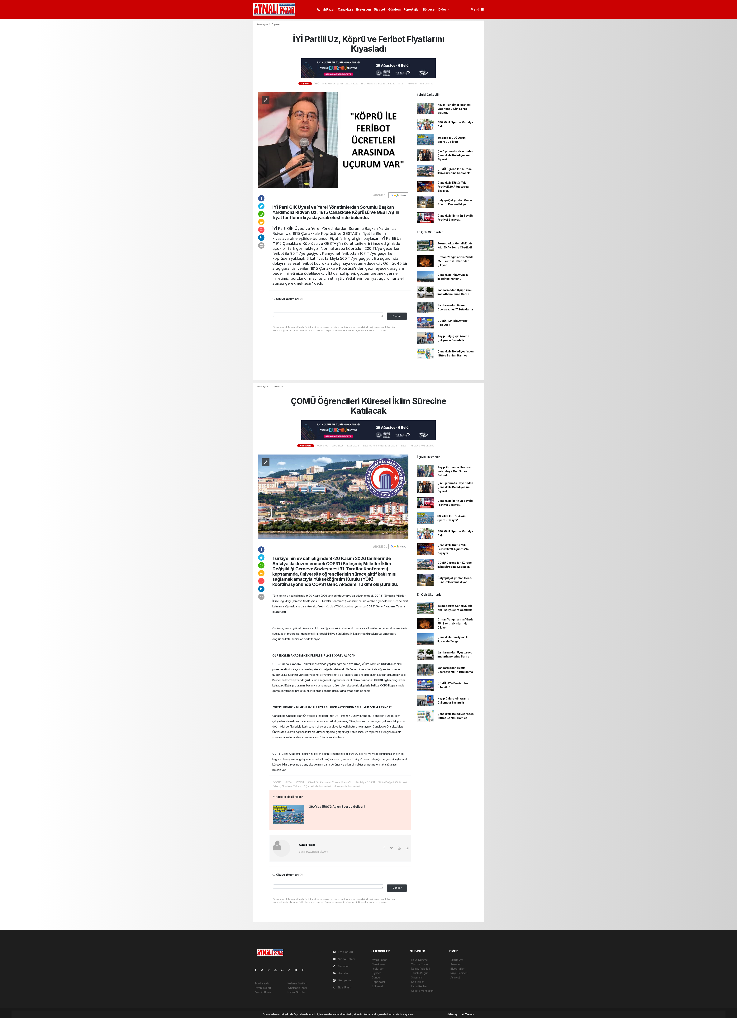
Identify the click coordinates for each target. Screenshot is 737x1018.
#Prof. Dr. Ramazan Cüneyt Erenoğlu (330, 782)
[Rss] (290, 970)
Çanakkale (345, 9)
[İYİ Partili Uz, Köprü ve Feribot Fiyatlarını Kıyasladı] (333, 139)
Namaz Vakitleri (420, 968)
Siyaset (379, 9)
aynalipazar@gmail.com (313, 851)
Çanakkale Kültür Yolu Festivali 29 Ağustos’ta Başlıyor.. (453, 186)
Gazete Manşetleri (422, 990)
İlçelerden (363, 9)
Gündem (394, 9)
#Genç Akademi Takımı (287, 786)
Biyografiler (457, 968)
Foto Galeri (345, 952)
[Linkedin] (284, 970)
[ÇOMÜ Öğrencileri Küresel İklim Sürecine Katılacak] (333, 496)
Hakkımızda (262, 983)
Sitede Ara (456, 959)
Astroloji (455, 977)
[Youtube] (277, 970)
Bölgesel (429, 9)
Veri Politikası (263, 992)
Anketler (455, 964)
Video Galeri (345, 959)
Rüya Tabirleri (458, 973)
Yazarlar (343, 966)
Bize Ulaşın (344, 987)
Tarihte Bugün (419, 973)
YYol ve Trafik (419, 964)
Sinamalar (417, 977)
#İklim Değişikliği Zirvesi (392, 782)
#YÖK (288, 782)
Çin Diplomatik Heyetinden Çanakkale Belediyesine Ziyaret (455, 155)
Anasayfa (262, 24)
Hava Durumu (419, 959)
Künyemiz (344, 980)
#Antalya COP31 (365, 782)
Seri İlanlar (417, 981)
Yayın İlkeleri (263, 987)
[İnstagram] (270, 970)
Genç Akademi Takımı (390, 606)
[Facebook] (257, 970)
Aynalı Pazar (326, 9)
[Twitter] (263, 970)
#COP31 (278, 782)
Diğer (442, 9)
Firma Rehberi (419, 986)
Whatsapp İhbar (297, 987)
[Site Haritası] (297, 970)
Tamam (469, 1014)
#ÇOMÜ (300, 782)
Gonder (397, 316)
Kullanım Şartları (297, 983)
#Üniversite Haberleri (347, 786)
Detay (454, 1014)
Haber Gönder (296, 992)
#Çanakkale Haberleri (317, 786)
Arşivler (343, 973)
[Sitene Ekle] (304, 970)
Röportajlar (411, 9)
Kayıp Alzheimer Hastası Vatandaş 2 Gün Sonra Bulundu (454, 108)
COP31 (379, 595)
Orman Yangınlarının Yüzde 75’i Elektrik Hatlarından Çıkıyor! (455, 261)
